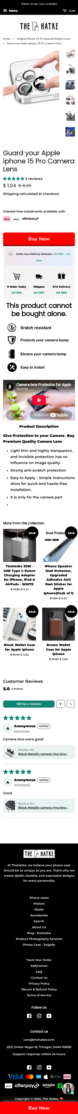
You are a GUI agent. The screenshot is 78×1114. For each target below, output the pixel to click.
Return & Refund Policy (39, 989)
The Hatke (50, 1099)
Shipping (11, 194)
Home (6, 39)
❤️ (61, 1099)
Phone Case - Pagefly (39, 945)
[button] (14, 179)
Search (39, 921)
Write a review (28, 704)
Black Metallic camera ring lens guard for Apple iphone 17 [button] (42, 754)
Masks (39, 909)
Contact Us (39, 978)
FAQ (39, 972)
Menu (13, 11)
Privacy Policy (39, 983)
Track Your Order (39, 960)
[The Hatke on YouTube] (49, 1017)
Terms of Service (39, 995)
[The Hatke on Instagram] (39, 1017)
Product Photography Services (39, 939)
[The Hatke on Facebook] (29, 1017)
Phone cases (39, 898)
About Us (39, 927)
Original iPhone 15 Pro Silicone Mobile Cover (44, 39)
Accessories (39, 915)
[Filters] (60, 704)
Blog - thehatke (39, 933)
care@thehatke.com (39, 1040)
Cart (71, 11)
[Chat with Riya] (68, 1089)
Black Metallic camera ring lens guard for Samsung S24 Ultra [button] (42, 808)
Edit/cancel (39, 966)
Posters (39, 903)
